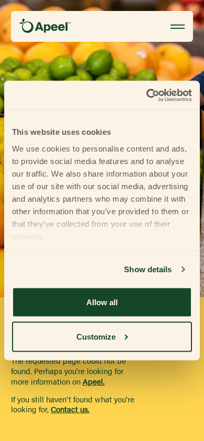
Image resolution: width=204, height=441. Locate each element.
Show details (148, 269)
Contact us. (70, 409)
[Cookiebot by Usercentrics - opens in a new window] (146, 95)
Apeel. (94, 382)
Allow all (102, 302)
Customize (96, 336)
